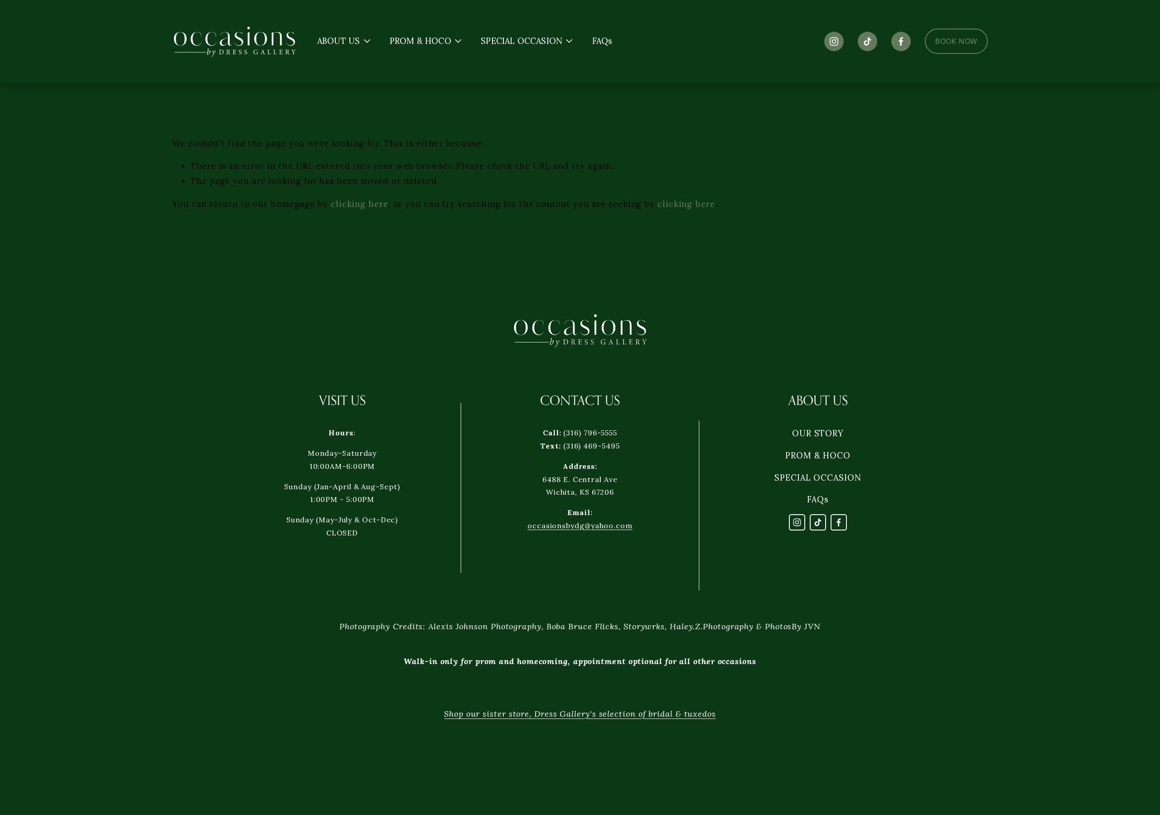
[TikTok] (867, 41)
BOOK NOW (956, 41)
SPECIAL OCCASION (817, 478)
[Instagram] (834, 41)
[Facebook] (901, 41)
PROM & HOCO (818, 455)
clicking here (359, 204)
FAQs (602, 41)
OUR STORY (818, 433)
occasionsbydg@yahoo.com (580, 525)
